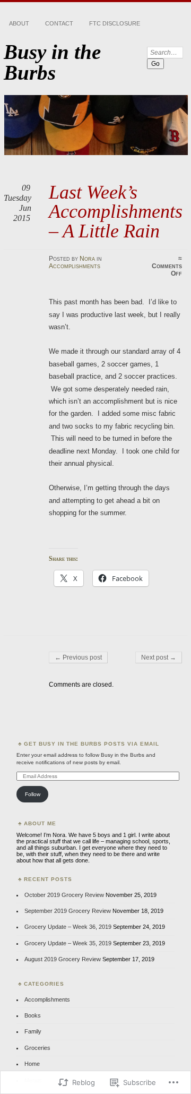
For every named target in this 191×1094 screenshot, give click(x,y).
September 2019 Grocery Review (67, 911)
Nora (87, 258)
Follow (32, 794)
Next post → (158, 657)
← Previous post (78, 657)
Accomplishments (74, 266)
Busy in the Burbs (52, 62)
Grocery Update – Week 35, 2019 (67, 943)
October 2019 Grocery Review (64, 895)
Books (32, 1015)
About (19, 23)
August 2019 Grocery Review (62, 959)
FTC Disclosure (114, 23)
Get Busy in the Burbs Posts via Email (91, 744)
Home (32, 1064)
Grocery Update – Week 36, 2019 (67, 927)
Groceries (37, 1048)
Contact (59, 23)
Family (32, 1031)
